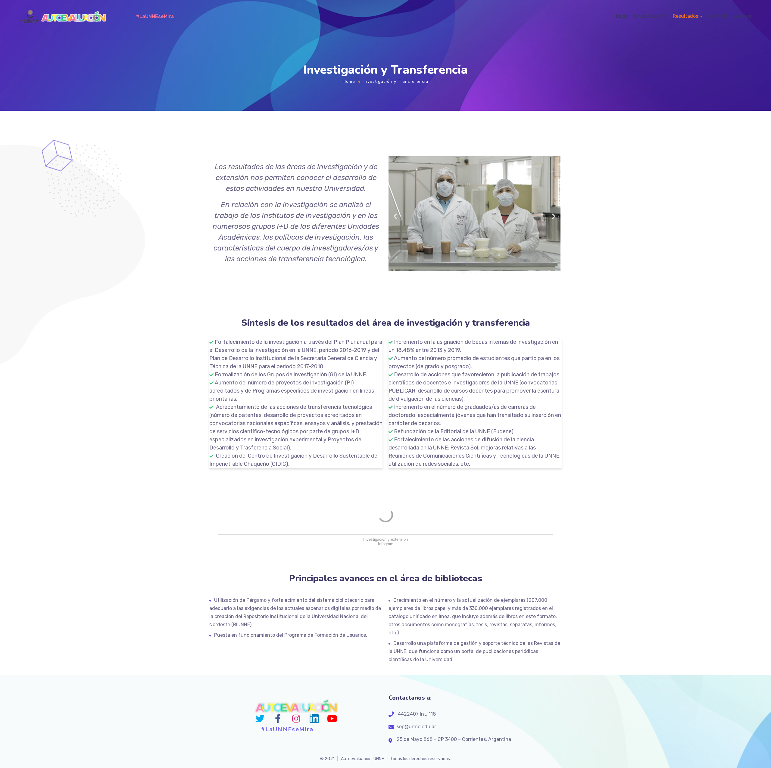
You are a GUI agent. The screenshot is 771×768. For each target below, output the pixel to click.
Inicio (622, 16)
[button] (455, 272)
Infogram (385, 544)
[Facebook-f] (277, 718)
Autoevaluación (650, 16)
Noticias (742, 16)
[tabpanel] (295, 214)
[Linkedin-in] (314, 718)
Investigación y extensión (385, 539)
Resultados (685, 16)
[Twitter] (259, 718)
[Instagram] (296, 718)
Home (349, 81)
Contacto (717, 16)
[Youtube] (332, 718)
